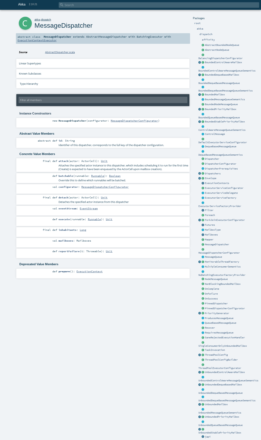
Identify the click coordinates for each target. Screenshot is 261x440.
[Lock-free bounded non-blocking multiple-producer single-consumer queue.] (203, 104)
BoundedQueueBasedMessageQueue (219, 117)
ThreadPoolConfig (216, 354)
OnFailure (211, 293)
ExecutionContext (89, 271)
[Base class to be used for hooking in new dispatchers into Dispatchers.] (203, 249)
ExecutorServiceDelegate (221, 192)
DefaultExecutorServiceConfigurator (222, 142)
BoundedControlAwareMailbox (223, 62)
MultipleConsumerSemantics (223, 266)
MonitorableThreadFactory (222, 261)
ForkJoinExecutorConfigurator (225, 220)
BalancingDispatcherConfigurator (220, 58)
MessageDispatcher (217, 244)
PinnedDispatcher (216, 303)
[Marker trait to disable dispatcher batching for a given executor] (203, 271)
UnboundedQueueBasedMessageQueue (220, 425)
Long (83, 229)
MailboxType (213, 229)
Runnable (97, 175)
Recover (210, 327)
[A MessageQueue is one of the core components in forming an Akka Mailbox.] (203, 257)
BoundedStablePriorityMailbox (225, 121)
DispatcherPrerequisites (221, 168)
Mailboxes (211, 234)
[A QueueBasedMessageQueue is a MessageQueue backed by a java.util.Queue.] (203, 323)
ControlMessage (215, 134)
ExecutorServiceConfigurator (224, 188)
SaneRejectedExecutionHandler (225, 337)
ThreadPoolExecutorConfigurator (219, 368)
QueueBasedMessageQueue (220, 322)
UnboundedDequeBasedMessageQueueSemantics (226, 400)
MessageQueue (213, 256)
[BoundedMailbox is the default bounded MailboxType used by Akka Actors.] (203, 94)
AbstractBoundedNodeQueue (222, 45)
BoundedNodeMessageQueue (221, 104)
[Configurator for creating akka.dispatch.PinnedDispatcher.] (203, 308)
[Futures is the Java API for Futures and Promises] (203, 225)
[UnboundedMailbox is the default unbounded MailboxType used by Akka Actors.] (203, 404)
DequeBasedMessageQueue (220, 146)
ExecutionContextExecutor (37, 40)
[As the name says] (203, 193)
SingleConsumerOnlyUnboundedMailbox (222, 345)
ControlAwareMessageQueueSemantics (222, 130)
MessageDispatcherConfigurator (219, 252)
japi (208, 436)
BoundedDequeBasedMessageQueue (219, 83)
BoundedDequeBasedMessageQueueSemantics (225, 90)
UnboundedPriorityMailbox (222, 416)
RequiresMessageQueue (219, 332)
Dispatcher (212, 158)
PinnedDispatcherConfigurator (225, 308)
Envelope (210, 178)
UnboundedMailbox (216, 404)
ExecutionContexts (217, 183)
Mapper (209, 239)
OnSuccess (211, 298)
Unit (104, 161)
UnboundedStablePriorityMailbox (219, 432)
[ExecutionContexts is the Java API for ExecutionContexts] (203, 183)
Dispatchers (213, 173)
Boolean (115, 175)
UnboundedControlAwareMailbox (225, 372)
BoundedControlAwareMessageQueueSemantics (226, 70)
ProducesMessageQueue (219, 318)
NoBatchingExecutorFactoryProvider (222, 275)
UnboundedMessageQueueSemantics (219, 412)
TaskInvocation (215, 350)
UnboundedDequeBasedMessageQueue (220, 393)
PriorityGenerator (217, 313)
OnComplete (212, 288)
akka (37, 19)
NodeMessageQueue (216, 279)
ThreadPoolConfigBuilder (221, 359)
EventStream (89, 208)
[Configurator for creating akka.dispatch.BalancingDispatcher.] (203, 55)
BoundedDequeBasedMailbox (222, 74)
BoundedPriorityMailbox (220, 109)
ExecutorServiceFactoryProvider (219, 206)
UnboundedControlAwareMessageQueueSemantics (228, 380)
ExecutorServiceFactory (220, 197)
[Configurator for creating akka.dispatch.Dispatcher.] (203, 164)
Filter (209, 210)
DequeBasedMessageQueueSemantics (220, 154)
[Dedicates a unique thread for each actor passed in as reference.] (203, 303)
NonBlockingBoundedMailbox (223, 284)
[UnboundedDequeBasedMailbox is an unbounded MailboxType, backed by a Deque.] (203, 384)
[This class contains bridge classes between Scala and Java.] (203, 437)
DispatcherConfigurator (220, 163)
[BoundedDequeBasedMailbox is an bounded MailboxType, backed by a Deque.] (203, 75)
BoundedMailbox (215, 94)
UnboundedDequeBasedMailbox (223, 384)
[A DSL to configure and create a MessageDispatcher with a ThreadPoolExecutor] (203, 360)
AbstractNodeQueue (217, 49)
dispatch (46, 19)
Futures (210, 224)
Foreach (210, 215)
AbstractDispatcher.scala (60, 52)
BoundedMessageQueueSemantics (225, 99)
